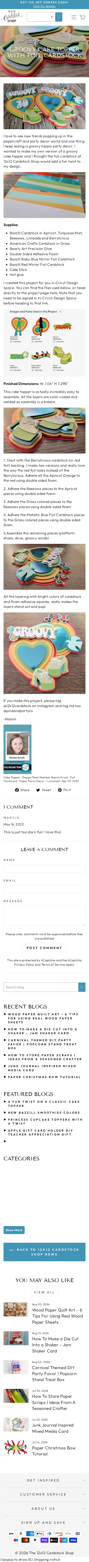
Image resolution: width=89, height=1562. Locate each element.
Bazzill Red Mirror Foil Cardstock (37, 264)
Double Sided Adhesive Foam (34, 254)
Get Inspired (43, 1480)
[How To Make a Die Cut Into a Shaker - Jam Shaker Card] (16, 1338)
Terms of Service (53, 964)
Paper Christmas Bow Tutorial (44, 1077)
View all (44, 1292)
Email (10, 880)
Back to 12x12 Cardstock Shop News (47, 1252)
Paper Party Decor (31, 781)
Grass (65, 243)
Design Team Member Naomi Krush (45, 777)
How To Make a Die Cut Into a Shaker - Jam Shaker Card (43, 1031)
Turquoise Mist (70, 233)
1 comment (53, 781)
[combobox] (44, 17)
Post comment (45, 948)
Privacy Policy (24, 964)
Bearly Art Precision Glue (31, 248)
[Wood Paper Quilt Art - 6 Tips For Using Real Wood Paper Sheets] (16, 1309)
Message (13, 901)
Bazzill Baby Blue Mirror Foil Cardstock (42, 259)
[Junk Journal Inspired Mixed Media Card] (16, 1425)
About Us (43, 1508)
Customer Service (43, 1494)
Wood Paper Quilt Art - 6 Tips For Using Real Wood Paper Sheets (43, 1018)
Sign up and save (43, 1522)
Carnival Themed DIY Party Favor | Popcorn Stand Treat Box (42, 1044)
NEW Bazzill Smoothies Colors (44, 1112)
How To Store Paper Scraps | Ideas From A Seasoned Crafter (45, 1057)
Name (9, 860)
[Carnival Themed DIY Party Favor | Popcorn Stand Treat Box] (16, 1367)
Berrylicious (59, 238)
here (53, 293)
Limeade (33, 238)
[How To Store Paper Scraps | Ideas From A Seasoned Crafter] (16, 1396)
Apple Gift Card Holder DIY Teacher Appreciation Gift (40, 1133)
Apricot (49, 233)
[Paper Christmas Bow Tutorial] (16, 1447)
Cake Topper (12, 777)
